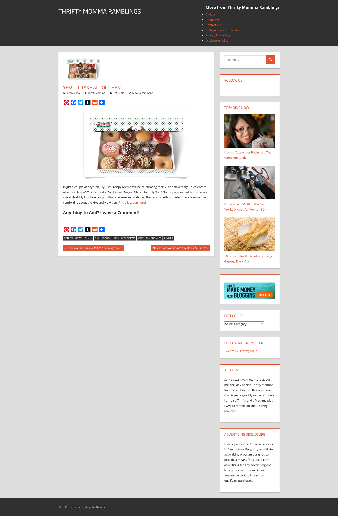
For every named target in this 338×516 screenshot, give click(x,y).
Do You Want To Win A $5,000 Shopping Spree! (94, 248)
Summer (168, 238)
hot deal (106, 238)
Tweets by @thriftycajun (240, 351)
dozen (79, 238)
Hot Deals (118, 93)
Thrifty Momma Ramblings (99, 11)
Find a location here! (132, 202)
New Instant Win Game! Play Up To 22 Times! (179, 248)
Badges (211, 14)
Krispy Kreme (128, 238)
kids (116, 238)
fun (97, 238)
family (88, 238)
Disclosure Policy (217, 41)
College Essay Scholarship (223, 30)
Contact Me (213, 25)
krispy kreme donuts (149, 238)
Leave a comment (142, 93)
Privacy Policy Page (218, 35)
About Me (212, 20)
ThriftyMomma (96, 93)
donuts (68, 238)
